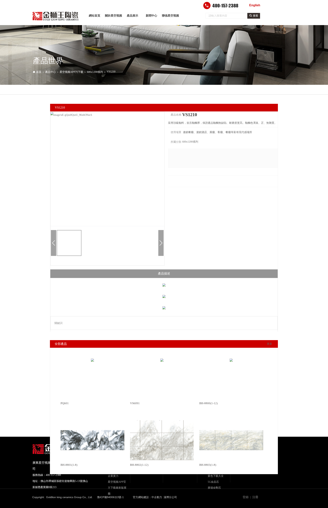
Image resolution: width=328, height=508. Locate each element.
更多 (269, 343)
